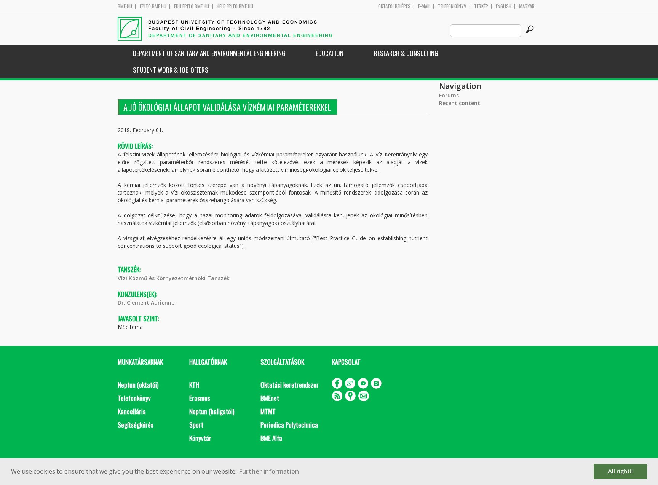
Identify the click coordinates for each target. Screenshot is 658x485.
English (503, 6)
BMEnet (269, 398)
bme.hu (125, 6)
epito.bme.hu (153, 6)
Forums (449, 95)
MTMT (268, 411)
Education (329, 53)
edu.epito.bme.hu (191, 6)
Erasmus (199, 398)
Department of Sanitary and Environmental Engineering (209, 53)
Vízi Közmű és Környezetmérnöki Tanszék (174, 278)
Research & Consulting (406, 53)
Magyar (527, 6)
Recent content (459, 103)
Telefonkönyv (452, 6)
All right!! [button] (620, 471)
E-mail (424, 6)
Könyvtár (200, 438)
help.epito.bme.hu (235, 6)
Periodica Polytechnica (289, 424)
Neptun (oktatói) (138, 384)
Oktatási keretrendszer (289, 384)
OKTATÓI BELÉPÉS (394, 6)
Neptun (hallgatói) (211, 411)
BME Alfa (271, 438)
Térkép (481, 6)
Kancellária (132, 411)
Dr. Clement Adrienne (146, 302)
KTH (194, 384)
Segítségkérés (135, 424)
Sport (196, 424)
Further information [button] (269, 471)
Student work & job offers (170, 70)
